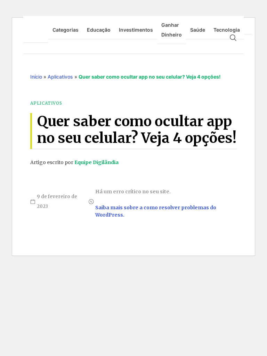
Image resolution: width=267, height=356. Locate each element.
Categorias (65, 30)
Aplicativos (60, 77)
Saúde (197, 30)
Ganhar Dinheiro (171, 30)
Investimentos (136, 30)
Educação (99, 30)
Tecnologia (226, 30)
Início (36, 77)
